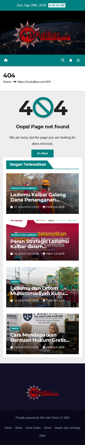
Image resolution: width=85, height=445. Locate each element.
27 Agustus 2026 (27, 207)
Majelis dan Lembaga (24, 188)
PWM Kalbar (55, 207)
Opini (42, 435)
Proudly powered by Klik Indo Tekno (37, 417)
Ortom (47, 427)
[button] (62, 60)
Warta (15, 282)
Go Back (42, 153)
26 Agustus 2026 (27, 253)
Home (7, 81)
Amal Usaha (33, 427)
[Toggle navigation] (78, 60)
